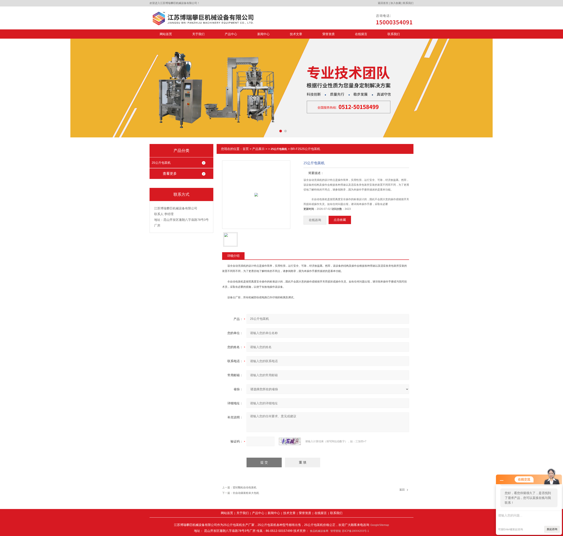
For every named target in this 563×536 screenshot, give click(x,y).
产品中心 (231, 34)
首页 (246, 149)
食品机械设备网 (319, 530)
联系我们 (408, 3)
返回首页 (383, 3)
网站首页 (166, 34)
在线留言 (361, 34)
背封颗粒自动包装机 (244, 487)
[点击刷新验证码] (290, 441)
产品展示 (258, 149)
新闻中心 (263, 34)
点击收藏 (340, 219)
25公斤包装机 (161, 162)
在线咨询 (315, 220)
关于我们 (198, 34)
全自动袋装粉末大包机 (246, 493)
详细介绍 (233, 255)
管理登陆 (335, 530)
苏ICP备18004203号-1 (355, 530)
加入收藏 (395, 3)
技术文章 (296, 34)
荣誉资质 (328, 34)
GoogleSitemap (379, 525)
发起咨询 (552, 529)
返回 (402, 489)
